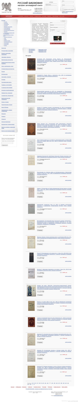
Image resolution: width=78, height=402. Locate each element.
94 (32, 383)
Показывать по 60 (42, 51)
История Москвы (7, 29)
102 (47, 383)
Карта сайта (64, 386)
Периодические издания (7, 104)
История (3, 20)
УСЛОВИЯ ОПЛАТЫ (37, 16)
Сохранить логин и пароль (69, 9)
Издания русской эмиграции (8, 90)
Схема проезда (57, 386)
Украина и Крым (7, 40)
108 (61, 383)
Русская (5, 21)
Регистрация (64, 12)
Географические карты (6, 82)
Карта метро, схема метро (73, 401)
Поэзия (3, 71)
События (30, 386)
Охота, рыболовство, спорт (7, 66)
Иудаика (3, 79)
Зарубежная (6, 24)
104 (52, 383)
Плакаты (3, 116)
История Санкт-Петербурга (9, 30)
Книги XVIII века (5, 107)
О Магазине (18, 386)
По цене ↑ (31, 51)
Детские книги (5, 74)
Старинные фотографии (7, 87)
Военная (5, 31)
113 (30, 384)
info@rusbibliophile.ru (37, 13)
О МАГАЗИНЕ (21, 16)
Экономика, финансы (6, 57)
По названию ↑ (32, 49)
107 (59, 383)
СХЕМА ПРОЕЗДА (55, 16)
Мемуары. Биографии (8, 26)
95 (34, 383)
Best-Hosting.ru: (64, 400)
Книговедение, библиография (8, 124)
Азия (5, 38)
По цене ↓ (31, 52)
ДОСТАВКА (44, 16)
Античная (6, 25)
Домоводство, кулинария (7, 93)
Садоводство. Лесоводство (7, 95)
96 (35, 383)
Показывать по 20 (42, 49)
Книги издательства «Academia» (6, 99)
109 (63, 383)
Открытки (4, 119)
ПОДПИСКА (49, 16)
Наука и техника (5, 102)
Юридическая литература (7, 59)
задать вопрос (68, 68)
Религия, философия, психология (6, 54)
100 (43, 383)
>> (34, 384)
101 (45, 383)
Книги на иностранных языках (8, 130)
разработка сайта (74, 400)
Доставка (44, 386)
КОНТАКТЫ (26, 16)
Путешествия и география (7, 50)
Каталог (12, 386)
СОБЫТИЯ (31, 16)
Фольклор (4, 113)
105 (54, 383)
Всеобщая (6, 23)
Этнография (6, 43)
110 (66, 383)
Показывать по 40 (42, 50)
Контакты (24, 386)
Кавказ (5, 39)
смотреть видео (57, 41)
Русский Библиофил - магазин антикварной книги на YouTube (39, 388)
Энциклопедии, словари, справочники (7, 111)
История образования (8, 41)
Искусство (4, 48)
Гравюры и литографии (7, 84)
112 (28, 384)
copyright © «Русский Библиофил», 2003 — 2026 (35, 392)
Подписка (50, 386)
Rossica (5, 45)
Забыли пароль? (69, 11)
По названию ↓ (32, 50)
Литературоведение (6, 121)
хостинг (69, 400)
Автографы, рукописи (6, 76)
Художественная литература (8, 68)
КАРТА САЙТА (61, 16)
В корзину (40, 68)
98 (39, 383)
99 (41, 383)
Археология (6, 44)
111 (68, 383)
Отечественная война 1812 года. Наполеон (8, 33)
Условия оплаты (37, 386)
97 (37, 383)
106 (57, 383)
